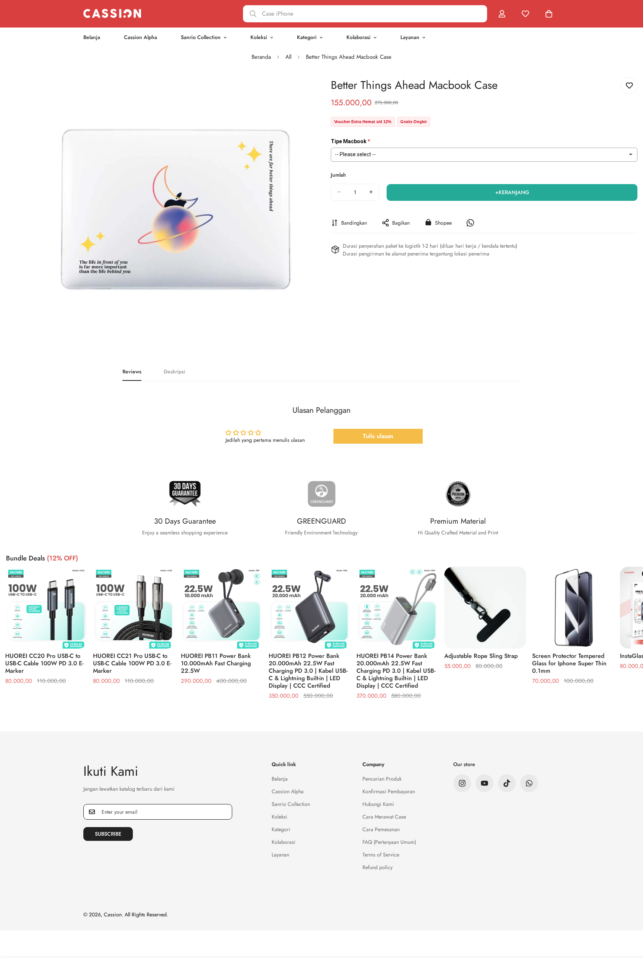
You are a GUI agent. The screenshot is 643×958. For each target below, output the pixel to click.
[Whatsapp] (529, 783)
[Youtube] (484, 783)
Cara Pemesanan (381, 829)
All (288, 57)
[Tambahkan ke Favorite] (629, 85)
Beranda (261, 57)
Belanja (91, 37)
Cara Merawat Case (384, 816)
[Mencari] (365, 13)
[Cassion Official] (112, 13)
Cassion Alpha (140, 37)
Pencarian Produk (382, 778)
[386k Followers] (462, 783)
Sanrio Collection (201, 37)
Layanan (409, 37)
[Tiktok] (507, 783)
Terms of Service (380, 854)
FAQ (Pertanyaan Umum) (389, 842)
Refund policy (377, 867)
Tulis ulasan (378, 436)
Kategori (307, 37)
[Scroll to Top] (628, 917)
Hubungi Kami (378, 804)
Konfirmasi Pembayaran (388, 791)
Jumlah (338, 174)
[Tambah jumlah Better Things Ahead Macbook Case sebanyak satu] (371, 192)
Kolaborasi (358, 37)
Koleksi (258, 37)
